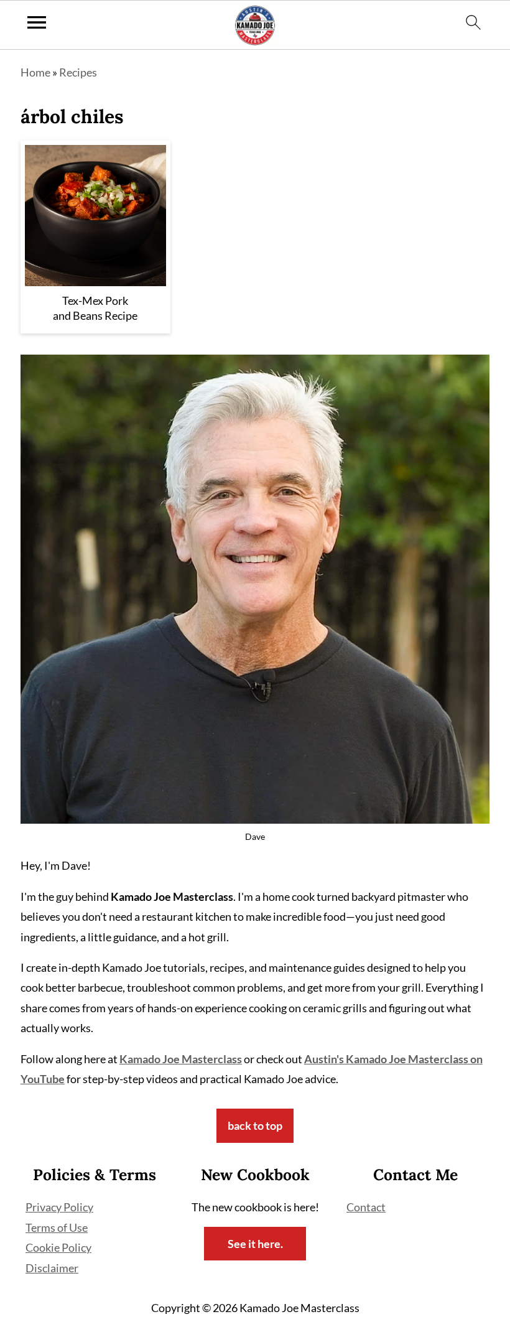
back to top (255, 1125)
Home (35, 72)
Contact (366, 1207)
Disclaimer (52, 1268)
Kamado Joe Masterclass (180, 1059)
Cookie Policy (58, 1247)
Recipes (78, 72)
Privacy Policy (59, 1207)
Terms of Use (57, 1227)
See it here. (255, 1243)
